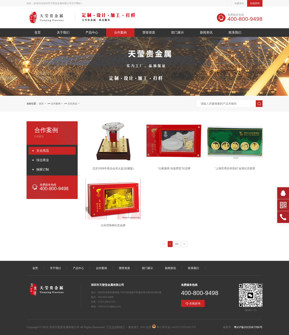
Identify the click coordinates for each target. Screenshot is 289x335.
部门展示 (177, 32)
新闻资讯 (206, 32)
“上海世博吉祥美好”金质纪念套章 (235, 168)
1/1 (177, 244)
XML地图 (145, 327)
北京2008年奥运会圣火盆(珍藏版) (113, 168)
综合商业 (42, 160)
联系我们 (235, 32)
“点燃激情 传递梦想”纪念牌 (174, 168)
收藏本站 (239, 3)
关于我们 (63, 32)
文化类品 (72, 103)
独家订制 (42, 169)
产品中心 (92, 32)
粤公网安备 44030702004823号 (176, 327)
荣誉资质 (149, 32)
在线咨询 (255, 3)
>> (184, 244)
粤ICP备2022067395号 (248, 327)
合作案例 (120, 32)
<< (163, 244)
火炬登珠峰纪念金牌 (113, 225)
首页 (37, 32)
